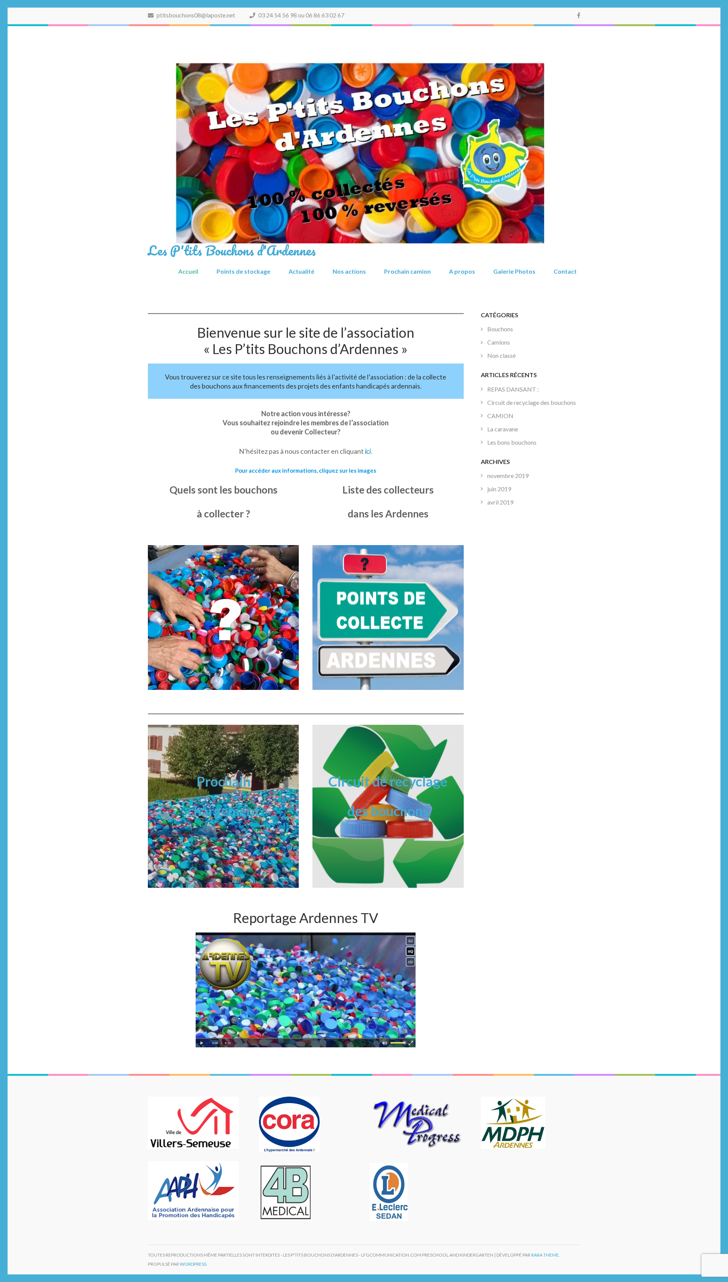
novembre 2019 (508, 475)
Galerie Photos (514, 271)
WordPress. (193, 1264)
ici (368, 451)
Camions (498, 342)
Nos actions (349, 271)
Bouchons (500, 328)
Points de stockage (243, 271)
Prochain (223, 781)
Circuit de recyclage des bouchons (531, 402)
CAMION (500, 415)
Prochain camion (407, 271)
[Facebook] (578, 15)
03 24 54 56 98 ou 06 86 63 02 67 (300, 15)
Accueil (188, 271)
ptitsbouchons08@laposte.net (195, 15)
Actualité (301, 271)
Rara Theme (545, 1255)
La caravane (502, 429)
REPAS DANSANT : (513, 389)
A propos (462, 271)
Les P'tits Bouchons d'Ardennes (232, 250)
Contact (565, 271)
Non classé (501, 355)
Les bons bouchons (512, 442)
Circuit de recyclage (387, 781)
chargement (223, 810)
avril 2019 (500, 502)
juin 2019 (499, 488)
